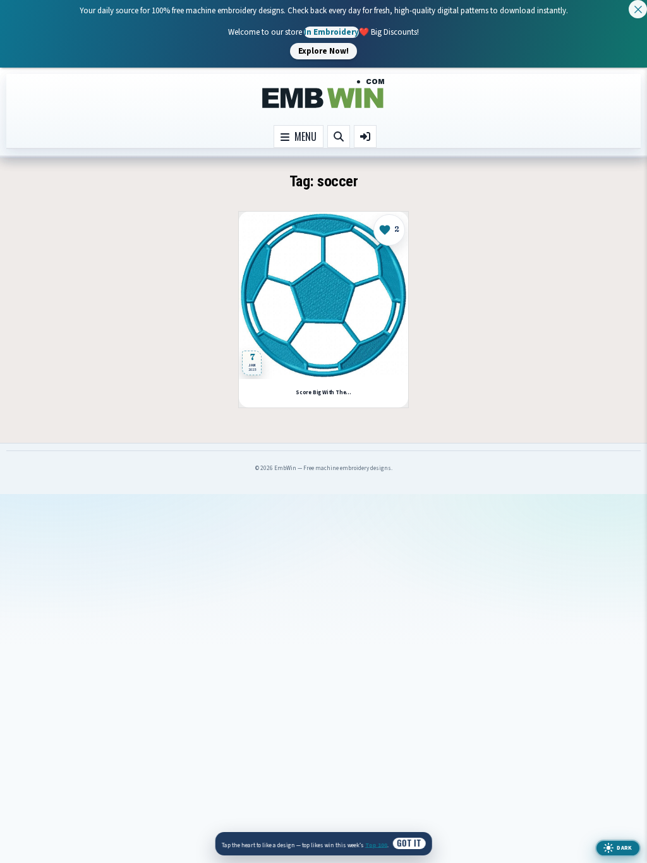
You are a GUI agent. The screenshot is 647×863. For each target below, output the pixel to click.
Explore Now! (323, 50)
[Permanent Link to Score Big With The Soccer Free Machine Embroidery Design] (323, 295)
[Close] (638, 9)
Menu (303, 136)
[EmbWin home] (323, 94)
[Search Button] (338, 136)
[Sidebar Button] (365, 136)
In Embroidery (331, 31)
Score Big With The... (323, 393)
